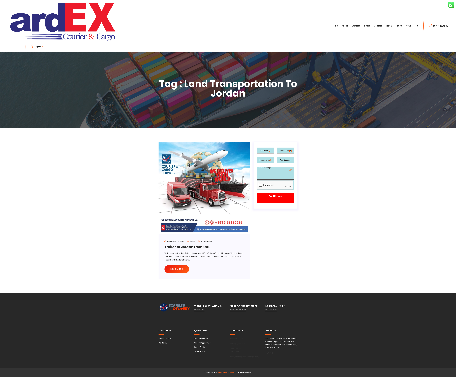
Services (356, 25)
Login (367, 25)
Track (389, 25)
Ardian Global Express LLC (227, 372)
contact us (271, 309)
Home (335, 25)
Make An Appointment (202, 343)
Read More (199, 309)
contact (378, 25)
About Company (165, 339)
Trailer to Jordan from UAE (187, 247)
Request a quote (238, 309)
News (408, 25)
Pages (399, 25)
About (345, 25)
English (37, 47)
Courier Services (200, 347)
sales (192, 241)
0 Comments (206, 241)
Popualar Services (201, 339)
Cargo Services (199, 351)
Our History (163, 343)
